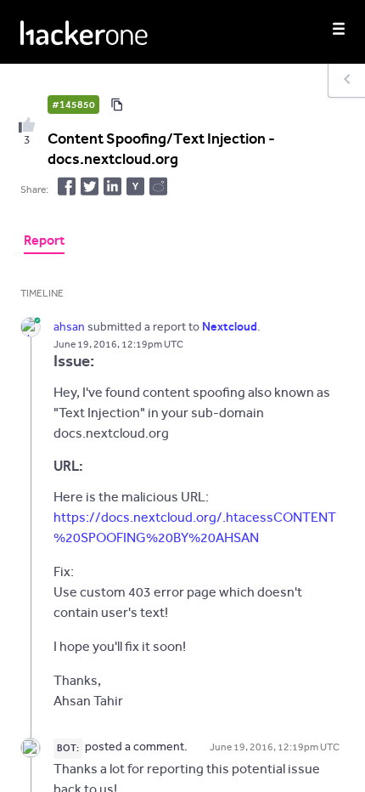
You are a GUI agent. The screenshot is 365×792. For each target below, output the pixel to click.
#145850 (73, 104)
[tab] (44, 242)
